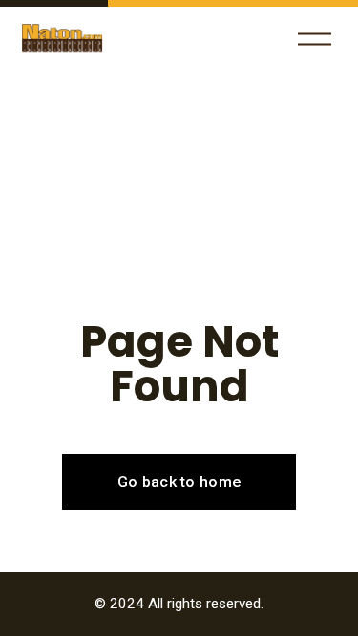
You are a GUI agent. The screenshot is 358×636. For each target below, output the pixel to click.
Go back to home (179, 482)
